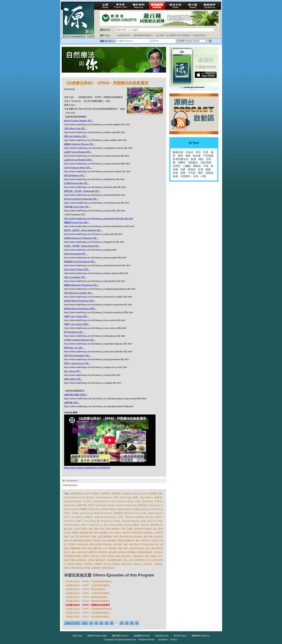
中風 (123, 529)
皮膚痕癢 (95, 568)
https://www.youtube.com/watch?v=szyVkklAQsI (87, 468)
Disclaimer (163, 639)
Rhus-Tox (151, 521)
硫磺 (120, 525)
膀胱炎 (75, 532)
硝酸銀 (158, 497)
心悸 (130, 560)
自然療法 (185, 176)
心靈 (203, 176)
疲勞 (66, 540)
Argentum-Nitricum (73, 501)
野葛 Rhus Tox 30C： (74, 347)
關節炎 (197, 166)
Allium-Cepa (126, 497)
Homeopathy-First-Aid (74, 497)
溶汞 (121, 517)
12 (91, 623)
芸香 (160, 521)
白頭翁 (116, 521)
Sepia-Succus (96, 525)
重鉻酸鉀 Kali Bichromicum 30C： (80, 261)
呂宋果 (75, 513)
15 (106, 623)
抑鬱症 (182, 162)
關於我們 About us (120, 636)
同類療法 (96, 493)
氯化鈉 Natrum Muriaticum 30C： (80, 300)
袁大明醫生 (171, 35)
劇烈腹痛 (113, 552)
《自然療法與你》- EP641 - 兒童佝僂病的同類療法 (88, 609)
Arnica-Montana (100, 501)
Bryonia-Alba (70, 505)
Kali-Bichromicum (132, 513)
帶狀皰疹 (112, 548)
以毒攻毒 (126, 493)
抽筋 (125, 544)
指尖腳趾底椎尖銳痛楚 (80, 540)
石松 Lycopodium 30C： (75, 277)
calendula (144, 525)
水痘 (105, 548)
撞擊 (96, 529)
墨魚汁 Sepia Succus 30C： (77, 363)
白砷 (112, 501)
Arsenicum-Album (125, 501)
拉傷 (89, 548)
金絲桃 (136, 509)
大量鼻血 (158, 564)
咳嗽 (94, 536)
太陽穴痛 (94, 556)
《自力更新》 (160, 35)
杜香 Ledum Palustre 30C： (77, 269)
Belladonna (147, 501)
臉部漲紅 (148, 532)
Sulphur (127, 525)
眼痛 (123, 556)
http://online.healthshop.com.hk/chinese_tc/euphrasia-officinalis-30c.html (98, 218)
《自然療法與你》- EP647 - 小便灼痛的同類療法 (87, 585)
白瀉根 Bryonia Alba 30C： (77, 183)
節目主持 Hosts (162, 636)
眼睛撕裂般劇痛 (144, 552)
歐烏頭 (90, 497)
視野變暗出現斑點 (72, 556)
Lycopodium (77, 517)
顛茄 (137, 501)
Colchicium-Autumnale (126, 505)
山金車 (87, 501)
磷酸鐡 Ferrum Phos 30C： (77, 222)
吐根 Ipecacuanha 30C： (76, 254)
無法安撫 (148, 536)
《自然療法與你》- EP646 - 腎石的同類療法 (85, 589)
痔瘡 (183, 169)
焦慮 (66, 568)
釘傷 (148, 560)
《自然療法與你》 (124, 35)
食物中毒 (127, 532)
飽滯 (91, 544)
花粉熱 (209, 172)
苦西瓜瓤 (142, 505)
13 (96, 623)
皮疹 (155, 529)
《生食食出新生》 (199, 35)
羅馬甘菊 (82, 505)
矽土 (106, 525)
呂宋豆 (67, 513)
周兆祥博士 (186, 35)
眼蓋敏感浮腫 (85, 532)
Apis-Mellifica (146, 497)
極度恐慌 (93, 552)
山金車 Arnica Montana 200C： (79, 160)
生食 (195, 176)
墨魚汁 (84, 525)
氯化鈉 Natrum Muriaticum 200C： (80, 308)
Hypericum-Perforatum (151, 509)
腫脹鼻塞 (82, 560)
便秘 (131, 544)
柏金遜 (197, 155)
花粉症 (118, 532)
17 (116, 623)
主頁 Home (77, 636)
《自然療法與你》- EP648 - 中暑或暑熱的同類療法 (88, 581)
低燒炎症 (158, 536)
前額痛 (86, 556)
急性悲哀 (96, 540)
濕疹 (201, 159)
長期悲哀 (115, 564)
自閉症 (177, 166)
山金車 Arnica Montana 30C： (78, 152)
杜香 (144, 513)
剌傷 (66, 560)
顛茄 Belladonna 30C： (75, 175)
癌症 (179, 35)
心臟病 (130, 529)
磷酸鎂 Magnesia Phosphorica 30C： (81, 285)
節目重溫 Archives (142, 636)
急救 (160, 493)
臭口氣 (106, 564)
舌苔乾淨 (72, 544)
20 (132, 623)
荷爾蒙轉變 (75, 548)
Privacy (174, 639)
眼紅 (129, 556)
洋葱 (115, 497)
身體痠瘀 (115, 529)
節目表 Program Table (97, 636)
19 (126, 623)
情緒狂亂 (138, 536)
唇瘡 (120, 548)
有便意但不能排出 (103, 544)
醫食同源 (178, 152)
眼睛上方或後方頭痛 (144, 544)
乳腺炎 (84, 529)
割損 (108, 529)
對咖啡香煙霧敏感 (125, 540)
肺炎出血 (137, 564)
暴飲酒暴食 (82, 544)
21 (137, 623)
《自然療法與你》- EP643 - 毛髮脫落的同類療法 (87, 601)
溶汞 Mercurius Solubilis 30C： (79, 293)
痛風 (118, 556)
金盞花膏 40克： (72, 402)
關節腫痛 (107, 536)
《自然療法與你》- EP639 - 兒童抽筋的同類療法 (87, 616)
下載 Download (70, 485)
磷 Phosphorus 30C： (74, 332)
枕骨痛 (103, 556)
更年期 (87, 568)
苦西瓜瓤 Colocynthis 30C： (77, 207)
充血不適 (74, 536)
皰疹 (126, 548)
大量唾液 (97, 564)
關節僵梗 (97, 548)
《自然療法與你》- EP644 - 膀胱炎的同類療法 (86, 597)
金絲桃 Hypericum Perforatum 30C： (81, 238)
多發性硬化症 (180, 159)
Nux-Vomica (90, 521)
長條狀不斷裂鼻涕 (96, 560)
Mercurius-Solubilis (134, 517)
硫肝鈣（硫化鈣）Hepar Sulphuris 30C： (83, 230)
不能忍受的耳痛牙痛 (122, 536)
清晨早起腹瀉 (107, 568)
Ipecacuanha (106, 513)
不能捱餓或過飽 (113, 560)
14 (101, 623)
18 (121, 623)
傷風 (80, 552)
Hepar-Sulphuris (124, 509)
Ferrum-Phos (94, 509)
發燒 (180, 155)
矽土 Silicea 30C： (73, 371)
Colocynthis (153, 505)
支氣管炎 (155, 540)
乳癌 (205, 152)
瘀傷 (91, 529)
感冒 (183, 172)
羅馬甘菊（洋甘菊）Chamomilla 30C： (82, 191)
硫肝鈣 (105, 509)
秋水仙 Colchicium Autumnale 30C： (81, 199)
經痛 (84, 548)
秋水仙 (111, 505)
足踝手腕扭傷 (76, 568)
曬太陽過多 (85, 536)
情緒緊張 (103, 532)
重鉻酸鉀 (118, 513)
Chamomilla (100, 505)
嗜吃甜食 (103, 552)
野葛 (143, 521)
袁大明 (87, 493)
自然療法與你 (76, 493)
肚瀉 (200, 169)
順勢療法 (106, 493)
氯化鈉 (149, 517)
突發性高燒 (137, 532)
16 (111, 623)
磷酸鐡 (83, 509)
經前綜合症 (126, 564)
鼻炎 (74, 552)
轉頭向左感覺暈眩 (127, 552)
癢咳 (85, 552)
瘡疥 (160, 556)
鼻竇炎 (73, 560)
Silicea (113, 525)
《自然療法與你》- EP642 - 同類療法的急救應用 (87, 605)
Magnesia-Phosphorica (105, 517)
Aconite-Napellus (104, 497)
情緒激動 (112, 540)
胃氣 (125, 560)
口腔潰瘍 (87, 564)
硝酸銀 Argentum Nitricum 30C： (79, 144)
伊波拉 (189, 152)
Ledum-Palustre (154, 513)
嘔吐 (96, 532)
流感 (99, 536)
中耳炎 (192, 172)
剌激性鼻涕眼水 (136, 548)
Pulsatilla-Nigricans (131, 521)
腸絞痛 (71, 564)
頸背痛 (111, 556)
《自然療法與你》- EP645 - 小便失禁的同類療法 (87, 593)
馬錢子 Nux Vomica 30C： (76, 316)
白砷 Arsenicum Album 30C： (78, 167)
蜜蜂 (135, 497)
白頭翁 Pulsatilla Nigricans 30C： (80, 340)
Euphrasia (74, 509)
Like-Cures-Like (139, 493)
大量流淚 (158, 552)
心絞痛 (76, 529)
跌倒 (102, 529)
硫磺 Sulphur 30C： (73, 379)
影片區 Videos (180, 636)
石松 (67, 517)
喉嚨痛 (153, 556)
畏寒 (147, 556)
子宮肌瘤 (208, 155)
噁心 (157, 544)
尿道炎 (192, 169)
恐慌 (70, 529)
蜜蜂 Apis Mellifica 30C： (76, 136)
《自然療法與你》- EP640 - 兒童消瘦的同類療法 (87, 613)
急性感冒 (117, 544)
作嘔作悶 (145, 540)
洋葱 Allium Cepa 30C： (75, 128)
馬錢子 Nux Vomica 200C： (77, 324)
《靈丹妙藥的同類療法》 (143, 35)
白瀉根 (158, 501)
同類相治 (116, 493)
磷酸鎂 (89, 517)
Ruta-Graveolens (72, 525)
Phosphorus (106, 521)
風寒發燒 (154, 525)
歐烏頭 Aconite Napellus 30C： (79, 120)
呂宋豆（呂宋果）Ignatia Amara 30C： (82, 246)
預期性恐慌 (139, 560)
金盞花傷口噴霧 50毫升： (76, 394)
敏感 (193, 159)
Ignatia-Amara (86, 513)
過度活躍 (206, 162)
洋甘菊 (90, 505)
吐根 (96, 513)
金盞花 (135, 525)
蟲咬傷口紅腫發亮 (143, 529)
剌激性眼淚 (138, 556)
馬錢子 (79, 521)
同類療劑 (152, 493)
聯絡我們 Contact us (201, 636)
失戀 (104, 540)
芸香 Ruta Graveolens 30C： (77, 355)
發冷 (111, 532)
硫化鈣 (112, 509)
